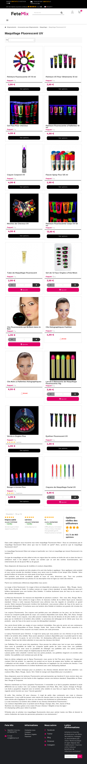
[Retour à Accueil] (5, 27)
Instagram (51, 745)
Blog (49, 737)
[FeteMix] (20, 14)
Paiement (28, 736)
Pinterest (50, 741)
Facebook (51, 730)
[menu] (72, 12)
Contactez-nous (30, 730)
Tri (7, 40)
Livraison (28, 732)
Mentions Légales (31, 734)
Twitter (49, 734)
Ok (80, 756)
